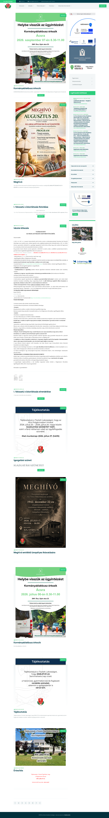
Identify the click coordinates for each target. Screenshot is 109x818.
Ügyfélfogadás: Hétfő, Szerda (49, 1)
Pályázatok (74, 182)
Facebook (23, 1)
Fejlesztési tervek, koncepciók (79, 166)
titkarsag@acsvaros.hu (33, 1)
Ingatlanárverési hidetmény (81, 149)
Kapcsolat (102, 6)
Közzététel (74, 174)
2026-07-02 (63, 569)
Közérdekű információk (77, 170)
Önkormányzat (41, 6)
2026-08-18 (63, 204)
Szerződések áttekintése (80, 128)
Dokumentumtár (76, 81)
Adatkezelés (67, 815)
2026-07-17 (63, 408)
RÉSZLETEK (41, 95)
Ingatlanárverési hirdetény (81, 155)
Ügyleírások (75, 78)
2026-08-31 (63, 15)
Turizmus (51, 6)
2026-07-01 (63, 659)
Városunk (21, 6)
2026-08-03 (63, 389)
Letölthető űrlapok (77, 84)
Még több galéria (76, 242)
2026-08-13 (63, 225)
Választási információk (64, 6)
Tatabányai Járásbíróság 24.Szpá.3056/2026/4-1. (80, 109)
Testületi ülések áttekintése (80, 103)
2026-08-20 (63, 104)
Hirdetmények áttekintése (80, 111)
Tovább (75, 214)
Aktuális (30, 6)
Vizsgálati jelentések (76, 178)
